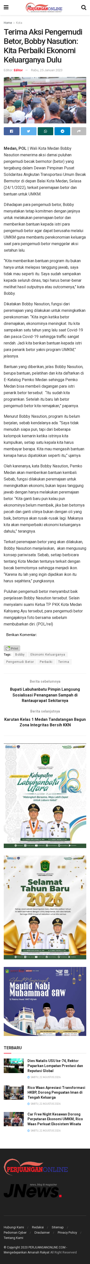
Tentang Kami (13, 1238)
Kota (19, 23)
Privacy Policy (67, 1232)
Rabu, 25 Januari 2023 (46, 70)
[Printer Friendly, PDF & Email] (12, 648)
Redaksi (38, 1227)
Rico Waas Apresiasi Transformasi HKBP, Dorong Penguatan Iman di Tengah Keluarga (56, 1092)
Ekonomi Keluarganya (47, 654)
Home (8, 23)
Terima (63, 662)
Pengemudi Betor (20, 662)
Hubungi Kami (14, 1227)
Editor (18, 70)
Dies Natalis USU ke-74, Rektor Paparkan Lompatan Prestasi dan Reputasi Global (55, 1066)
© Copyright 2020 (16, 1247)
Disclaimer (42, 1232)
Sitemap (58, 1227)
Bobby (20, 654)
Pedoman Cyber (15, 1232)
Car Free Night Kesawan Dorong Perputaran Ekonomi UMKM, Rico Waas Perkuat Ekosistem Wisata (55, 1119)
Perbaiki (46, 662)
